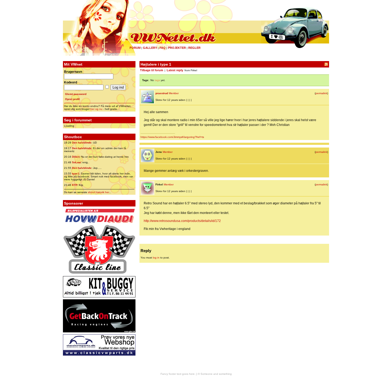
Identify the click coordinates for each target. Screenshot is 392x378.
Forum (135, 47)
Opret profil (72, 99)
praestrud (161, 93)
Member (174, 93)
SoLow (76, 162)
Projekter (177, 47)
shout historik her (98, 192)
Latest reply (175, 70)
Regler (194, 47)
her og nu (96, 109)
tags (157, 80)
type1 (75, 173)
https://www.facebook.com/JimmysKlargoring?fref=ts (172, 137)
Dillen (75, 156)
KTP (74, 185)
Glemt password (75, 94)
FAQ (162, 47)
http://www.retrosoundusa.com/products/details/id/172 (182, 221)
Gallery (150, 47)
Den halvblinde (81, 142)
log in (156, 257)
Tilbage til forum (151, 70)
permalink (321, 93)
